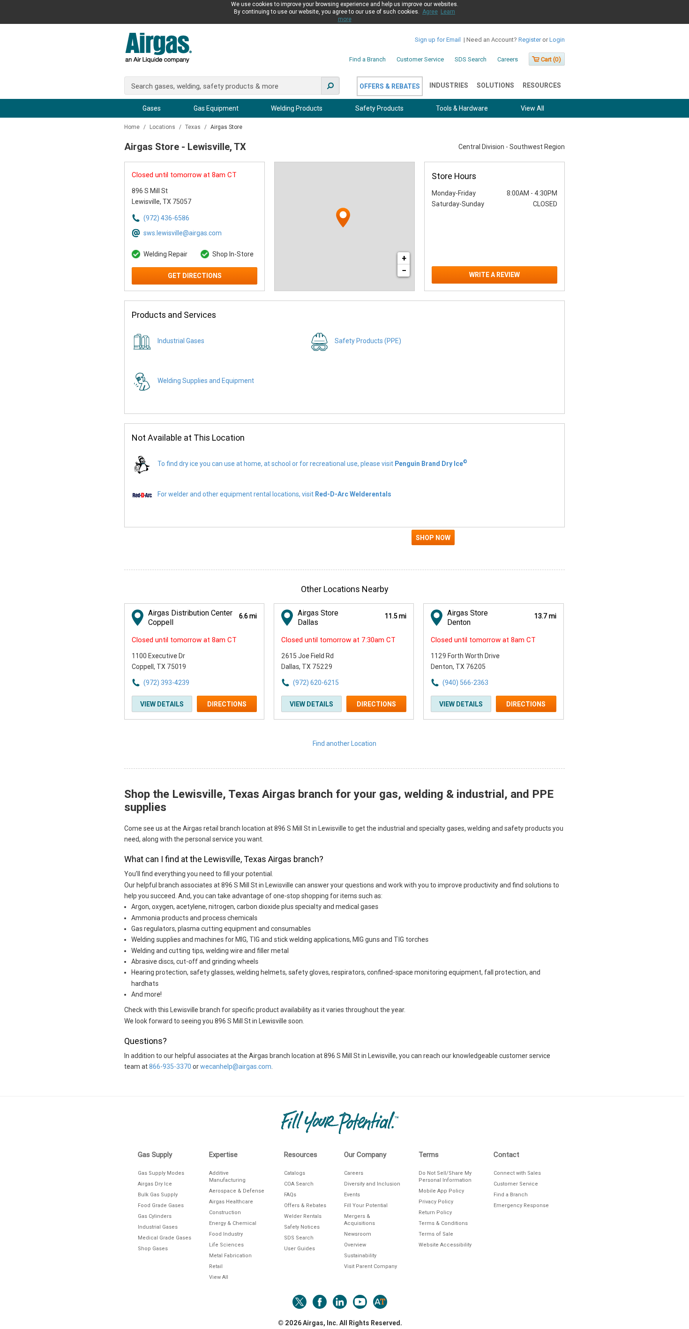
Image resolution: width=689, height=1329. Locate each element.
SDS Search (471, 59)
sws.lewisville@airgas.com (182, 233)
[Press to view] (344, 541)
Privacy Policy (436, 1202)
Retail (216, 1266)
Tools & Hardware (462, 108)
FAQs (290, 1195)
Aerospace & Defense (236, 1191)
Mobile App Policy (441, 1191)
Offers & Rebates (389, 86)
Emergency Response (521, 1205)
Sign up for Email (438, 39)
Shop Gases (153, 1249)
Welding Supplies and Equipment (205, 380)
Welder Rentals (303, 1216)
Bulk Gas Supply (158, 1195)
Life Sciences (226, 1245)
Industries (448, 85)
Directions (227, 704)
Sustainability (360, 1256)
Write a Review (494, 274)
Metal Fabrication (230, 1256)
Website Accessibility (445, 1245)
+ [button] (404, 258)
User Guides (299, 1249)
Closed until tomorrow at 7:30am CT (338, 640)
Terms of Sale (436, 1234)
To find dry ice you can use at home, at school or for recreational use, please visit (312, 463)
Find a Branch (367, 59)
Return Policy (435, 1212)
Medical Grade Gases (164, 1238)
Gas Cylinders (155, 1216)
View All (532, 108)
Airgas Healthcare (231, 1202)
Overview (355, 1245)
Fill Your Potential (366, 1205)
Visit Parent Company (370, 1266)
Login (557, 39)
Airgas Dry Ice (155, 1184)
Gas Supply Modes (161, 1173)
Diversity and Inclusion (372, 1184)
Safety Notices (302, 1227)
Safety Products (379, 108)
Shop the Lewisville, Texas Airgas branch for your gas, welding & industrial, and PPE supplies (339, 801)
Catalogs (294, 1173)
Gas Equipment (216, 108)
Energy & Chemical (232, 1223)
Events (352, 1195)
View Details (162, 704)
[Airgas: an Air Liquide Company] (158, 49)
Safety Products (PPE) (368, 341)
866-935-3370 (170, 1066)
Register (529, 39)
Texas (193, 127)
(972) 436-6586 (166, 218)
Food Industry (226, 1234)
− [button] (404, 270)
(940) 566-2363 (465, 682)
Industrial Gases (180, 341)
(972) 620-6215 (316, 682)
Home (132, 127)
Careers (507, 59)
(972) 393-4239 (166, 682)
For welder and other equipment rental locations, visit (274, 494)
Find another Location (344, 743)
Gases (151, 108)
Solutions (495, 85)
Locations (163, 127)
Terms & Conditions (443, 1223)
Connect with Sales (517, 1173)
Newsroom (357, 1234)
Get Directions (195, 275)
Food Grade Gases (161, 1205)
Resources (542, 85)
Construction (225, 1212)
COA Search (299, 1184)
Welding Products (296, 108)
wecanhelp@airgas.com (235, 1066)
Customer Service (420, 59)
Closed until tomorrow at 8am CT (184, 175)
